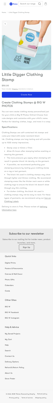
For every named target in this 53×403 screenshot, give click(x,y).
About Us (8, 373)
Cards (7, 291)
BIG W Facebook (12, 312)
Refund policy (42, 394)
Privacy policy (14, 398)
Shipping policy (40, 398)
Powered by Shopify (28, 394)
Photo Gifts (10, 280)
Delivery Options (12, 362)
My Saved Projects (12, 334)
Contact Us (9, 356)
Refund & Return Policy (14, 367)
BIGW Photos (16, 394)
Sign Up (26, 247)
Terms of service (27, 398)
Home (4, 12)
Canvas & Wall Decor (13, 274)
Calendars (9, 285)
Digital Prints (10, 263)
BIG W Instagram (12, 318)
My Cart (8, 339)
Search (8, 351)
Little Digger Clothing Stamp (19, 12)
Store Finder (10, 379)
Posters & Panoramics (14, 268)
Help (7, 345)
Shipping (15, 89)
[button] (5, 4)
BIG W (7, 307)
